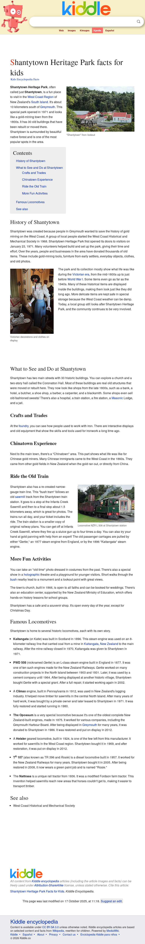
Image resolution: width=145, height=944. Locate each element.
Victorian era (80, 274)
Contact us (69, 934)
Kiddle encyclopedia (45, 881)
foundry (24, 426)
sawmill (20, 496)
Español (109, 30)
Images (72, 30)
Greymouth (47, 107)
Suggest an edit (111, 901)
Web (61, 30)
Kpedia (97, 30)
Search (138, 21)
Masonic (117, 398)
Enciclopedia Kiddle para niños (98, 934)
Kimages (84, 30)
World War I (75, 279)
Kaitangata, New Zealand (101, 644)
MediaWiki (112, 930)
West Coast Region (41, 97)
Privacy (53, 934)
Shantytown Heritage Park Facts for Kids (37, 891)
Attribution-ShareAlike (48, 885)
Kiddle (14, 934)
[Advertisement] (72, 45)
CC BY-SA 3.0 (50, 927)
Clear (131, 22)
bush (13, 579)
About (40, 934)
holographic (32, 574)
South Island (39, 102)
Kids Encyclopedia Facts (25, 79)
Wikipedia (58, 930)
